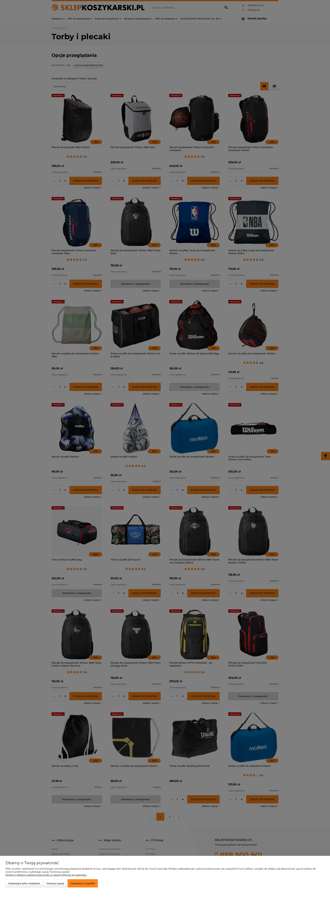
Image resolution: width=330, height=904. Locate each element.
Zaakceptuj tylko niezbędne (24, 883)
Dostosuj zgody (55, 883)
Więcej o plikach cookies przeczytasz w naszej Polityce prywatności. (46, 874)
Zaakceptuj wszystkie (82, 883)
